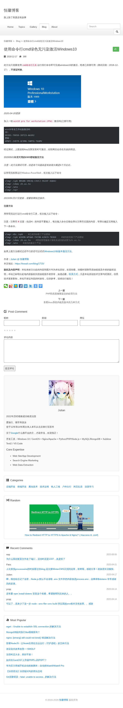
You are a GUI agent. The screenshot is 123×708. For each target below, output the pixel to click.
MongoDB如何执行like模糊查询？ (23, 632)
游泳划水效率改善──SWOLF (20, 649)
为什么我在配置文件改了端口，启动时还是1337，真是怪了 (35, 559)
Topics (21, 27)
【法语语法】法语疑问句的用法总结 (24, 671)
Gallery (33, 27)
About (54, 27)
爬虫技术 (33, 486)
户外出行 (66, 486)
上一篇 (61, 292)
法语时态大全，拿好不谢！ (19, 654)
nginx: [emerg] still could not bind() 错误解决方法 (30, 637)
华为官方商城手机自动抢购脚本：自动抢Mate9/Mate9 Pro (35, 665)
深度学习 (89, 486)
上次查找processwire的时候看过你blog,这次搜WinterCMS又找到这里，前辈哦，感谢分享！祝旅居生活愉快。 (61, 569)
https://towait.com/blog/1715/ (29, 263)
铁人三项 (55, 486)
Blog (44, 27)
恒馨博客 (8, 41)
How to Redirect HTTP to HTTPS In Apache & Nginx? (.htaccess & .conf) (61, 535)
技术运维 (44, 486)
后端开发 (10, 486)
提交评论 (9, 368)
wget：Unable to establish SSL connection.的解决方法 (33, 626)
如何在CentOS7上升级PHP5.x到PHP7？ (26, 660)
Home (10, 27)
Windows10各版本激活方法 (58, 251)
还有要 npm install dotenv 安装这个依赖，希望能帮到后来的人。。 (39, 593)
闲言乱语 (78, 486)
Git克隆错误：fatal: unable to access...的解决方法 (31, 677)
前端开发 (21, 486)
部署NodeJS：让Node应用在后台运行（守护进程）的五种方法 (37, 643)
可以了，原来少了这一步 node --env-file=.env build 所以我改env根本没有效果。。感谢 (49, 603)
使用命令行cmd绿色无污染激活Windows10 (43, 41)
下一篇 (62, 301)
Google (14, 433)
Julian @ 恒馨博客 (20, 259)
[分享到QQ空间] (16, 286)
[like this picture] (116, 49)
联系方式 (73, 274)
